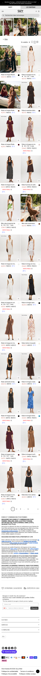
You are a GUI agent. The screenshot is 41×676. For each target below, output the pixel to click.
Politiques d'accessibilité (9, 674)
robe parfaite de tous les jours (19, 543)
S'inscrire (34, 608)
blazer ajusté (34, 553)
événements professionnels (10, 531)
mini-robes (13, 548)
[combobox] (20, 15)
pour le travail (34, 543)
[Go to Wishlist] (33, 11)
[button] (3, 3)
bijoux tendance (24, 553)
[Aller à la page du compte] (36, 11)
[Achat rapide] (18, 70)
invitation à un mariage (29, 541)
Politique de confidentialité (10, 671)
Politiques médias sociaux (27, 674)
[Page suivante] (37, 509)
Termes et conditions (27, 671)
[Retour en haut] (37, 671)
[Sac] (38, 11)
